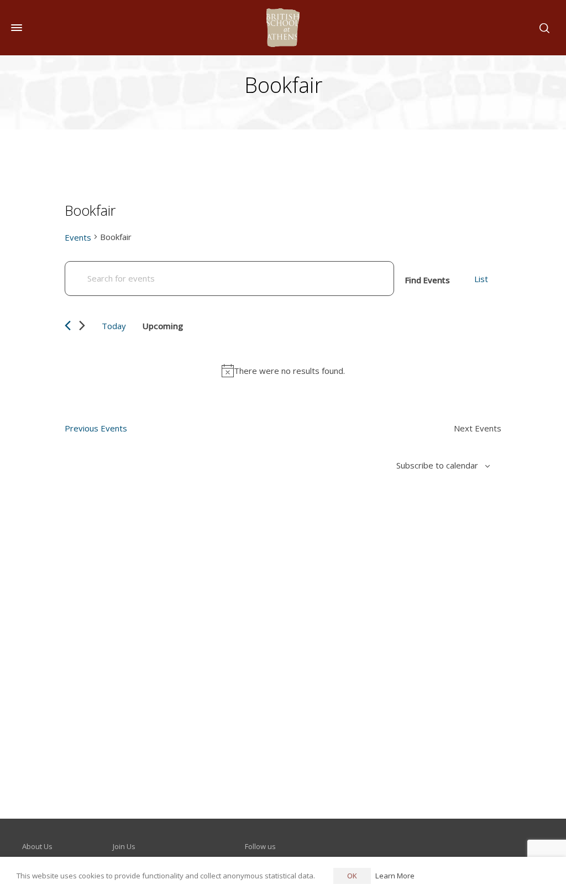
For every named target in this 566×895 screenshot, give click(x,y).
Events (78, 237)
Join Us (124, 846)
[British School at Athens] (283, 27)
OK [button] (352, 876)
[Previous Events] (68, 325)
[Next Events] (82, 325)
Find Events (427, 279)
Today (114, 325)
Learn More (395, 876)
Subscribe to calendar (437, 465)
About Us (37, 846)
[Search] (542, 27)
